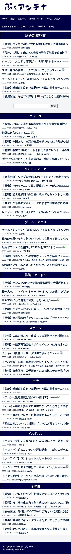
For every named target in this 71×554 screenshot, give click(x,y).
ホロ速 (21, 445)
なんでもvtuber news (28, 480)
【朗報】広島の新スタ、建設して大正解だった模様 (32, 335)
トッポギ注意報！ (26, 145)
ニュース (22, 19)
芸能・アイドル (9, 26)
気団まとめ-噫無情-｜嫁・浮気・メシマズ (36, 410)
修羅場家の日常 (25, 419)
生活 (32, 26)
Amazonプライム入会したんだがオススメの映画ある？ (35, 264)
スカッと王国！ (25, 427)
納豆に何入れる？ (12, 132)
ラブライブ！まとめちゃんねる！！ (33, 242)
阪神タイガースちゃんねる (30, 357)
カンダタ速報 (24, 251)
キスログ (22, 92)
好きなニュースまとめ (28, 137)
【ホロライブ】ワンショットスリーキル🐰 (27, 458)
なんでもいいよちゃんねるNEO (32, 295)
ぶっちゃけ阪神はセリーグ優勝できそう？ (27, 353)
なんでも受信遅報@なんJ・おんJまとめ (35, 74)
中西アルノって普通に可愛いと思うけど (26, 300)
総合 (13, 19)
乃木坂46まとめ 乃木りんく (30, 304)
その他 (51, 26)
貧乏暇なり (23, 498)
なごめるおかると (26, 401)
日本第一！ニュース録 (28, 57)
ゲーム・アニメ (53, 19)
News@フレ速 (25, 163)
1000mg (22, 524)
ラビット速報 (24, 189)
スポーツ (23, 26)
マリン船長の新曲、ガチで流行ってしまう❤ (28, 70)
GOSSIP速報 (24, 48)
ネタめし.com (25, 207)
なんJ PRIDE (24, 348)
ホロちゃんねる (25, 454)
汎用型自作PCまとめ (27, 515)
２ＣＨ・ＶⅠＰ (36, 19)
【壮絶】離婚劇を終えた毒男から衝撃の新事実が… (32, 87)
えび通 (22, 83)
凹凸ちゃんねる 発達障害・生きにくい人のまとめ (40, 506)
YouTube (41, 26)
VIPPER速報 (24, 198)
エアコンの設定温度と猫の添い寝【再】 (26, 397)
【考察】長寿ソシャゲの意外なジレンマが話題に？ (32, 256)
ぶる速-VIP (23, 65)
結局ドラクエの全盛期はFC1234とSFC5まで (28, 247)
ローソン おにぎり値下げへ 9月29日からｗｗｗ (32, 61)
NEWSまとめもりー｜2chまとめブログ (35, 154)
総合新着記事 (35, 35)
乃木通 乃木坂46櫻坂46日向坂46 (33, 322)
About (4, 18)
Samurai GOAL (25, 340)
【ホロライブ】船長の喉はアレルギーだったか (29, 467)
